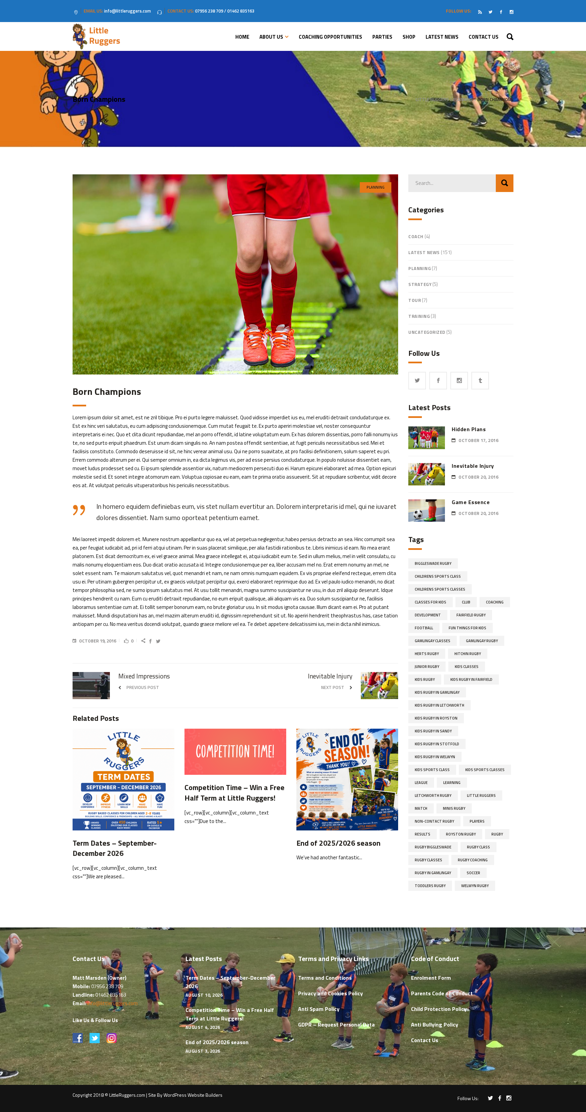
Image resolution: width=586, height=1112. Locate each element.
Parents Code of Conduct (442, 993)
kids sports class (432, 769)
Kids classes (466, 666)
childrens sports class (438, 576)
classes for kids (430, 602)
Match (421, 808)
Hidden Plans (469, 429)
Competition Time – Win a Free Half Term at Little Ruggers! (229, 1014)
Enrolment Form (431, 978)
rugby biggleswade (433, 847)
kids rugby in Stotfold (437, 744)
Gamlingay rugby (482, 641)
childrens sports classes (440, 589)
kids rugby (425, 679)
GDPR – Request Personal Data (336, 1024)
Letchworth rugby (433, 795)
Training (419, 316)
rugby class (478, 847)
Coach (416, 236)
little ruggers (481, 795)
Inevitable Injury (473, 466)
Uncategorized (426, 332)
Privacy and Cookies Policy (330, 993)
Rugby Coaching (473, 860)
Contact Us (424, 1040)
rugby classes (428, 860)
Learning (452, 782)
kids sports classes (485, 769)
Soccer (473, 873)
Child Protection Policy (439, 1009)
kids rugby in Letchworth (439, 705)
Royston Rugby (461, 834)
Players (477, 821)
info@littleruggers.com (112, 1003)
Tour (414, 300)
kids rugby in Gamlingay (437, 692)
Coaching (495, 602)
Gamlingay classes (432, 641)
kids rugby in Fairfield (471, 679)
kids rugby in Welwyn (435, 757)
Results (422, 834)
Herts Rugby (427, 653)
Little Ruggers (432, 99)
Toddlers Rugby (430, 885)
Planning (462, 99)
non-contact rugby (434, 821)
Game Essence (471, 502)
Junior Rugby (427, 666)
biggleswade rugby (433, 563)
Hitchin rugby (467, 653)
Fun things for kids (467, 628)
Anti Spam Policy (318, 1009)
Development (428, 615)
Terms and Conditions (325, 978)
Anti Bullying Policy (434, 1024)
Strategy (419, 284)
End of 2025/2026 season (217, 1042)
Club (466, 602)
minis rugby (454, 808)
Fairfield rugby (471, 615)
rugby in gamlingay (433, 873)
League (421, 782)
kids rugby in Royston (436, 718)
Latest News (424, 252)
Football (424, 628)
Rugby (497, 834)
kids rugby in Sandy (433, 731)
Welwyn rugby (475, 885)
